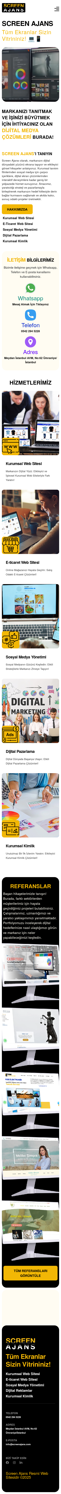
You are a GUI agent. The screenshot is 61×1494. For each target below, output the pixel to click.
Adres (30, 352)
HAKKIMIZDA (17, 209)
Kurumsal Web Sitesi (23, 1373)
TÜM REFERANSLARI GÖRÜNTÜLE (30, 1273)
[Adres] (30, 341)
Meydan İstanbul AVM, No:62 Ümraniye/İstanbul (30, 360)
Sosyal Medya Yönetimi (25, 1384)
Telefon (30, 325)
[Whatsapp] (30, 288)
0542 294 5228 (30, 331)
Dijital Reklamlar (19, 1390)
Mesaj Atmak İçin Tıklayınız (30, 304)
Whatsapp (30, 298)
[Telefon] (30, 315)
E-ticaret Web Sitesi (22, 1379)
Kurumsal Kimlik (19, 1395)
